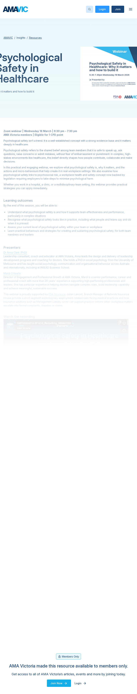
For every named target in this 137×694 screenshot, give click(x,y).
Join (118, 9)
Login (102, 9)
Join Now (56, 683)
